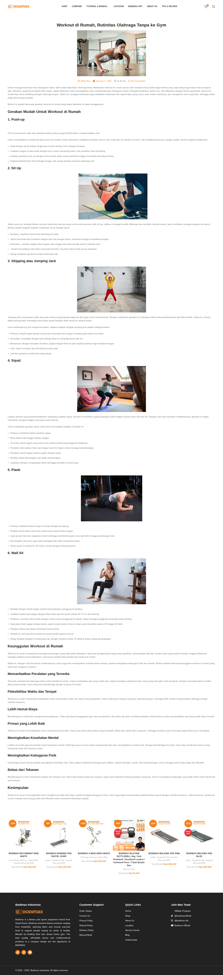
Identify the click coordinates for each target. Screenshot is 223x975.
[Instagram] (23, 952)
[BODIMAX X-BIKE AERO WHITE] (94, 835)
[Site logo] (19, 6)
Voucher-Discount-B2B (24, 863)
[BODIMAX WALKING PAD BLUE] (199, 835)
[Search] (214, 7)
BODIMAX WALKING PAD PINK (164, 853)
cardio (47, 860)
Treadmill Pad (57, 860)
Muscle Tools (129, 869)
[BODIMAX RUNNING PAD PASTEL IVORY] (59, 835)
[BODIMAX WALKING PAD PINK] (164, 835)
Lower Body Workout (18, 860)
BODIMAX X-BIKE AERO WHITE (94, 853)
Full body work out (88, 857)
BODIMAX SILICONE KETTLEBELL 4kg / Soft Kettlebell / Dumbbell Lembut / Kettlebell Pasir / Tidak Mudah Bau (129, 859)
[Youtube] (30, 952)
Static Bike (33, 860)
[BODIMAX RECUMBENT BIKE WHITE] (24, 835)
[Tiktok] (17, 952)
